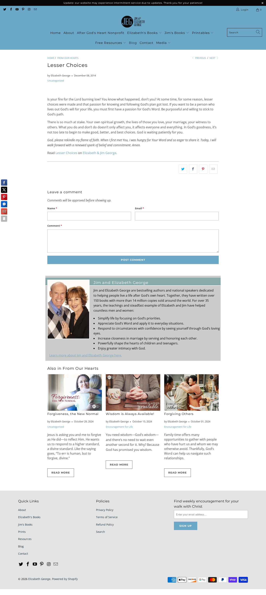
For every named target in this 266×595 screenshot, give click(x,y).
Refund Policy (105, 524)
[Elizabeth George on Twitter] (4, 9)
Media (162, 43)
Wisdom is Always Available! (130, 414)
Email (139, 208)
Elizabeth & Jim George (99, 153)
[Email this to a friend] (213, 169)
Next (213, 58)
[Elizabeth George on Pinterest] (23, 9)
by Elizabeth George (58, 75)
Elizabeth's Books (143, 33)
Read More (60, 472)
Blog (133, 43)
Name (52, 208)
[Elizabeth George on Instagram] (29, 9)
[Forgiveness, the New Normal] (74, 392)
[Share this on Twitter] (183, 169)
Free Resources (109, 43)
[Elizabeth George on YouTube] (16, 9)
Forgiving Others (179, 414)
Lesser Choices (66, 153)
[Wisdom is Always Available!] (133, 392)
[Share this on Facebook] (193, 169)
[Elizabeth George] (133, 22)
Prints (22, 532)
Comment (54, 225)
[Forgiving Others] (191, 392)
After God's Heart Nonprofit (100, 33)
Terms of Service (107, 517)
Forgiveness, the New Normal (73, 414)
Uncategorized (55, 80)
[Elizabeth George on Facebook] (10, 9)
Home (55, 33)
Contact (146, 43)
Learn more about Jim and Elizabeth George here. (85, 355)
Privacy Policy (104, 510)
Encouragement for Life (119, 426)
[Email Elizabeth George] (35, 9)
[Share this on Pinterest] (203, 169)
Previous (200, 58)
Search (100, 532)
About (68, 33)
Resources (25, 539)
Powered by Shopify (65, 579)
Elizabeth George (39, 579)
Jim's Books (175, 33)
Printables (201, 33)
